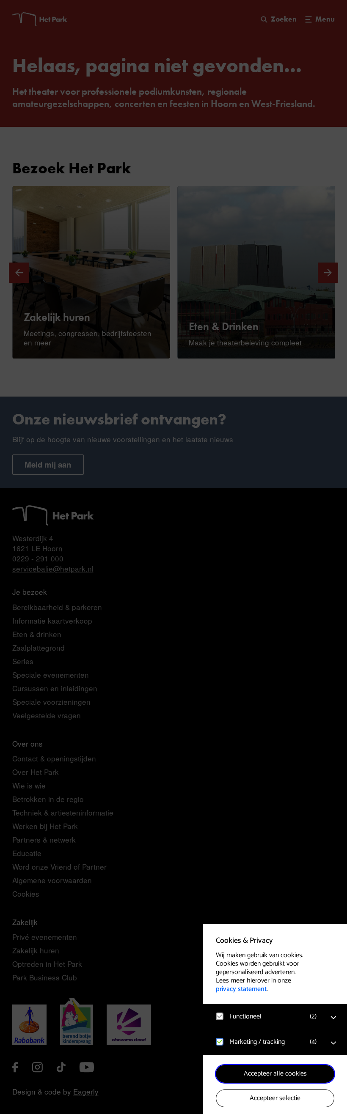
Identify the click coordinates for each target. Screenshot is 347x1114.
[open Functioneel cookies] (333, 1017)
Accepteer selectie (275, 1098)
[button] (267, 1016)
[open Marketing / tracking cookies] (333, 1043)
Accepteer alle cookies (275, 1073)
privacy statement (241, 989)
